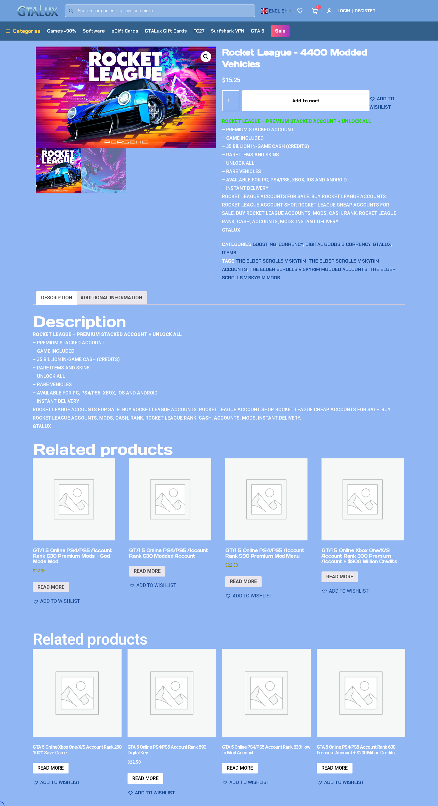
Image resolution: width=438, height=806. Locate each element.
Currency (291, 244)
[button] (277, 10)
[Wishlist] (300, 10)
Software (94, 31)
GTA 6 (257, 31)
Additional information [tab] (111, 297)
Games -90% (61, 31)
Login (344, 10)
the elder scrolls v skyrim (271, 261)
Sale (280, 31)
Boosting (264, 244)
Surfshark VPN (227, 31)
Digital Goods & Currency (337, 244)
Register (365, 10)
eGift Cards (124, 31)
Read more (51, 587)
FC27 (198, 31)
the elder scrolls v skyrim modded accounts (308, 269)
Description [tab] (56, 297)
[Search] (71, 11)
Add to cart (305, 101)
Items (229, 252)
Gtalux (382, 244)
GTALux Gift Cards (166, 31)
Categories (27, 31)
